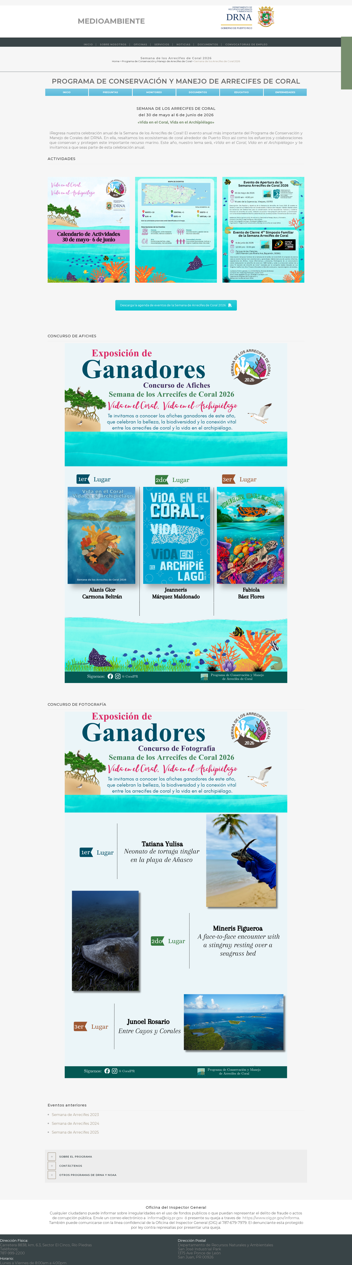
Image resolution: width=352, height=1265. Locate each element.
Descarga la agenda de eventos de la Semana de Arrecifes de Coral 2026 (173, 305)
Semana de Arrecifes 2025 (75, 1132)
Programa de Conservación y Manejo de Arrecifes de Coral (157, 61)
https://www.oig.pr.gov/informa (270, 1218)
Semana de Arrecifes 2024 (75, 1123)
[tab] (176, 1156)
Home (116, 61)
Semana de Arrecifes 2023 (75, 1114)
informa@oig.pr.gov (165, 1218)
